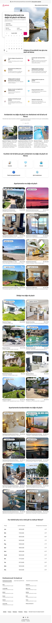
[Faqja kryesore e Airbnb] (6, 5)
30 (21, 48)
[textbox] (10, 29)
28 (16, 48)
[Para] (28, 123)
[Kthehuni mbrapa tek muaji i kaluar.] (6, 33)
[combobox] (16, 25)
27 (14, 48)
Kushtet (28, 620)
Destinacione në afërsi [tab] (7, 580)
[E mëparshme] (23, 123)
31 (6, 51)
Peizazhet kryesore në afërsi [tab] (32, 580)
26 (11, 48)
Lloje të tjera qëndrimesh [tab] (19, 580)
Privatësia (23, 620)
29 (19, 48)
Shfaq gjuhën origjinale (36, 1)
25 (9, 48)
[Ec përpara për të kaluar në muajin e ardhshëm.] (21, 33)
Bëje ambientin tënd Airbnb (41, 5)
